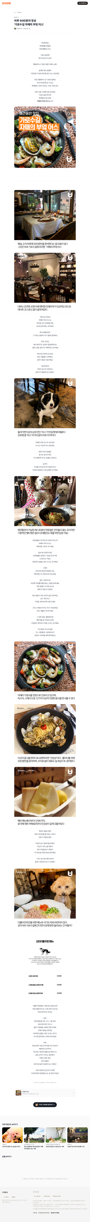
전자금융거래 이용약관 (43, 1213)
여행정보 (19, 12)
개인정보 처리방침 (55, 1213)
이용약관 (35, 1213)
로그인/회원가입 (82, 3)
